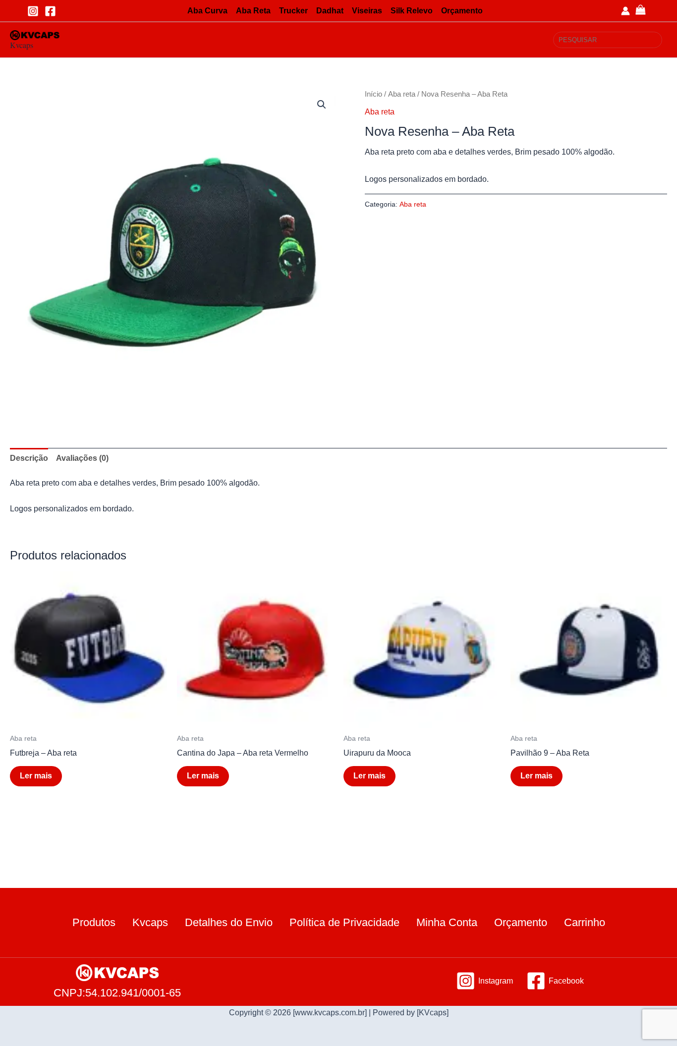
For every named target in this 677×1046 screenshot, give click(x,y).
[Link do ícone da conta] (625, 10)
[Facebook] (50, 11)
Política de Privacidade (344, 922)
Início (373, 94)
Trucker (293, 10)
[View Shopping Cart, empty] (649, 10)
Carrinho (584, 922)
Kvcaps (21, 45)
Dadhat (329, 10)
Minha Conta (446, 922)
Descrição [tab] (29, 458)
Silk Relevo (412, 10)
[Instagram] (33, 11)
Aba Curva (207, 10)
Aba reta (401, 94)
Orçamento (462, 10)
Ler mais (36, 775)
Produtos (93, 922)
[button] (322, 104)
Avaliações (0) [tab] (82, 458)
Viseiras (367, 10)
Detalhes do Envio (229, 922)
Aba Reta (253, 10)
